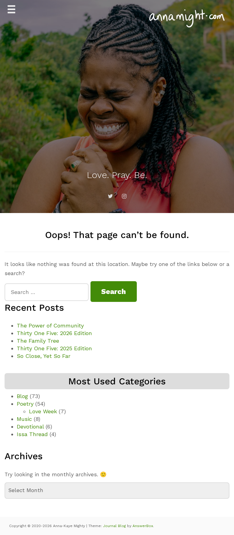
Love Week (43, 411)
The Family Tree (38, 340)
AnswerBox (143, 526)
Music (24, 419)
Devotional (30, 426)
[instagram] (124, 196)
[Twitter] (110, 196)
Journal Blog (115, 526)
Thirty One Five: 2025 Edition (54, 348)
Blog (22, 396)
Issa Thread (32, 434)
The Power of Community (50, 325)
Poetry (25, 403)
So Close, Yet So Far (43, 356)
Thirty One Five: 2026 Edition (54, 333)
